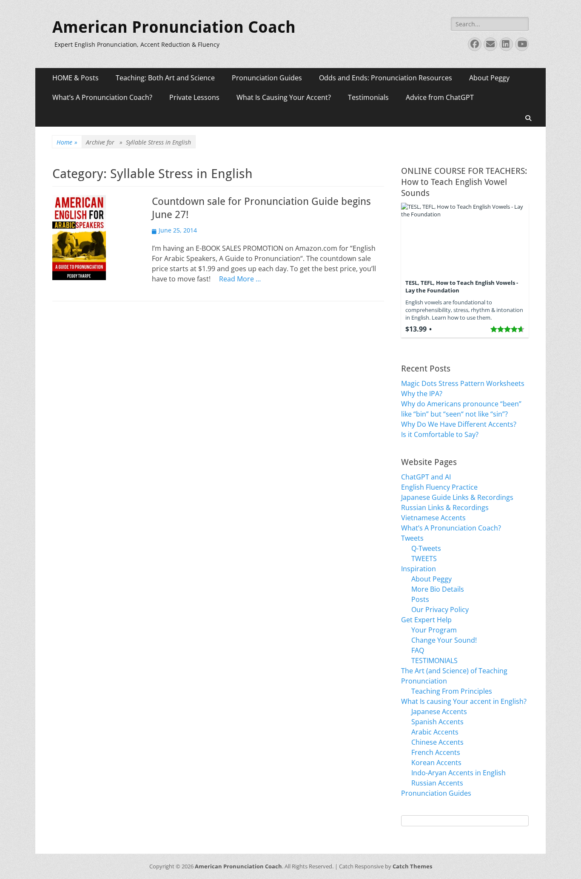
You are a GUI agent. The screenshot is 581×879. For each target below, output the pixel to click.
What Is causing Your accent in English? (464, 701)
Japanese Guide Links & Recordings (457, 497)
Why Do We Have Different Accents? (458, 424)
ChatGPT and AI (426, 477)
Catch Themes (412, 866)
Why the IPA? (421, 393)
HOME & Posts (75, 77)
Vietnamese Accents (433, 517)
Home (67, 142)
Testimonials (368, 97)
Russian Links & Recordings (445, 507)
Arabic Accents (435, 732)
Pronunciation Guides (267, 77)
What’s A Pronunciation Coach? (102, 97)
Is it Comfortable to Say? (439, 434)
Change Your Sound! (444, 640)
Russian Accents (437, 783)
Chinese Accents (437, 742)
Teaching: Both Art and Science (165, 77)
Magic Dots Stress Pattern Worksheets (462, 383)
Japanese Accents (439, 711)
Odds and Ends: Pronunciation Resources (385, 77)
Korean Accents (436, 762)
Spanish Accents (437, 721)
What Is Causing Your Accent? (283, 97)
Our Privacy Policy (440, 609)
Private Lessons (194, 97)
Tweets (412, 538)
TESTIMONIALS (434, 660)
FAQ (417, 650)
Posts (420, 599)
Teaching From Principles (451, 691)
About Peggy (489, 77)
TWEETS (424, 558)
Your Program (434, 630)
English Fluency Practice (439, 487)
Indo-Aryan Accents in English (458, 772)
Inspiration (418, 568)
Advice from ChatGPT (440, 97)
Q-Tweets (426, 548)
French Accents (435, 752)
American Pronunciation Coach (174, 27)
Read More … (240, 279)
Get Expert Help (426, 619)
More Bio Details (437, 589)
